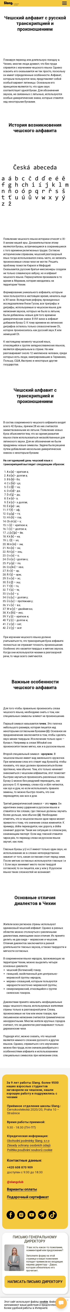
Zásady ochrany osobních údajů (28, 1145)
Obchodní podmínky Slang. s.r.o (28, 1141)
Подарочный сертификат (28, 1197)
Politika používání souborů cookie (29, 1150)
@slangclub (15, 1182)
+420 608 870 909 (20, 1167)
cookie (44, 1301)
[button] (35, 1282)
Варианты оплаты (22, 1189)
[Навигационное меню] (64, 3)
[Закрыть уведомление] (67, 1300)
